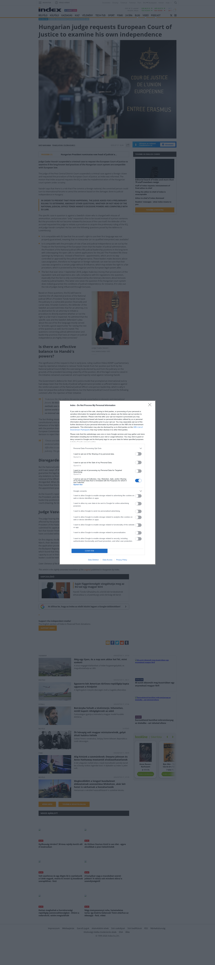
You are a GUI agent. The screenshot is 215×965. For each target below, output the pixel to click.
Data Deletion (93, 560)
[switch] (138, 454)
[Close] (150, 405)
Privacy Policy (121, 560)
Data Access (107, 560)
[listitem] (107, 448)
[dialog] (107, 482)
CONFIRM (89, 551)
